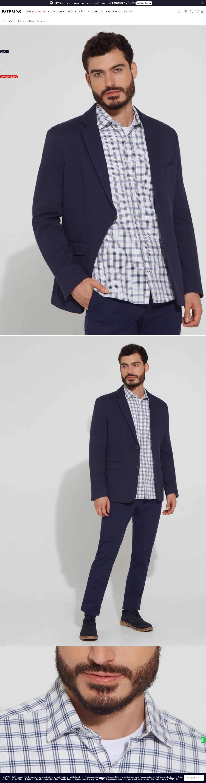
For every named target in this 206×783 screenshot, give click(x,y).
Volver (12, 21)
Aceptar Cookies (194, 778)
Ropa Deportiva (113, 11)
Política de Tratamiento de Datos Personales (32, 779)
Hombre (61, 11)
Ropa (31, 21)
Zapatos (72, 11)
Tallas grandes (95, 11)
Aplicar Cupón (144, 3)
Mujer (51, 11)
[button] (185, 11)
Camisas (41, 21)
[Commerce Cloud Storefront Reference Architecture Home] (11, 11)
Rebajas (128, 11)
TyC (134, 3)
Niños (81, 11)
